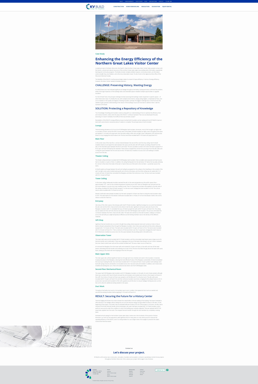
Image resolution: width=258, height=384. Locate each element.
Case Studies (139, 1)
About (121, 1)
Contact (161, 1)
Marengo (131, 374)
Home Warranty (129, 1)
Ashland (141, 369)
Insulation (145, 6)
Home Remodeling (132, 6)
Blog (146, 1)
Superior (131, 376)
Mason (141, 374)
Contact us (128, 362)
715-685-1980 (168, 1)
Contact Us (160, 370)
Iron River (142, 373)
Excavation (156, 6)
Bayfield (130, 371)
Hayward (131, 373)
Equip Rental (167, 6)
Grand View (142, 371)
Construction (118, 6)
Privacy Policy (111, 380)
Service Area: (132, 369)
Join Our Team (153, 1)
